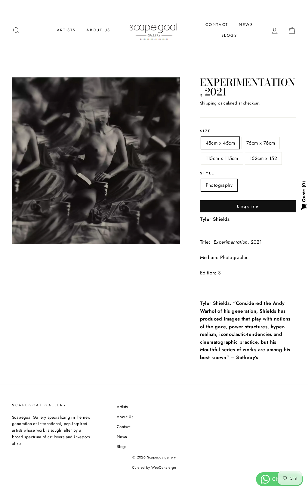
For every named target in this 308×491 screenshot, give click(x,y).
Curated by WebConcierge (154, 467)
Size (205, 131)
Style (207, 173)
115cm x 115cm (222, 158)
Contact (216, 24)
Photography (219, 185)
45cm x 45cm (220, 142)
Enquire (248, 206)
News (246, 24)
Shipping (208, 103)
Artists (66, 30)
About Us (98, 30)
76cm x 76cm (260, 142)
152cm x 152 (263, 158)
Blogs (229, 35)
